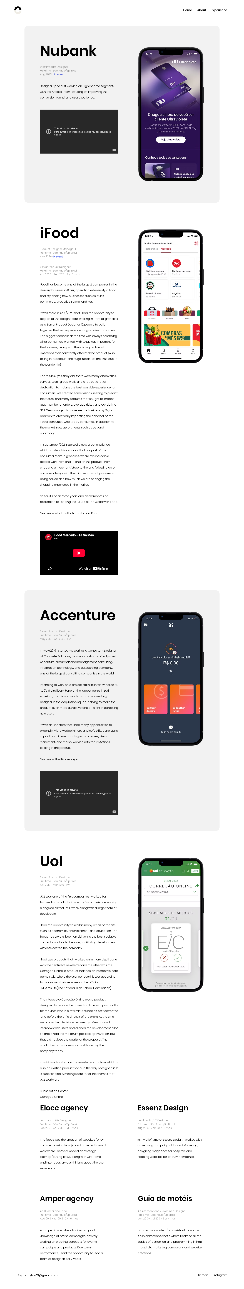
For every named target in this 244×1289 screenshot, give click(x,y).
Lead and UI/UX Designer (55, 1120)
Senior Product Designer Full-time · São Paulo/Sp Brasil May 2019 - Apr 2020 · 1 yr (59, 635)
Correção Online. (51, 1097)
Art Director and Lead (53, 1211)
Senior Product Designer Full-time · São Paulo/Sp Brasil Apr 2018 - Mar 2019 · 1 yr (59, 881)
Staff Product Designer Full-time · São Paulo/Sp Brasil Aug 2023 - (59, 70)
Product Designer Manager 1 (58, 249)
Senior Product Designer (55, 267)
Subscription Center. (54, 1091)
